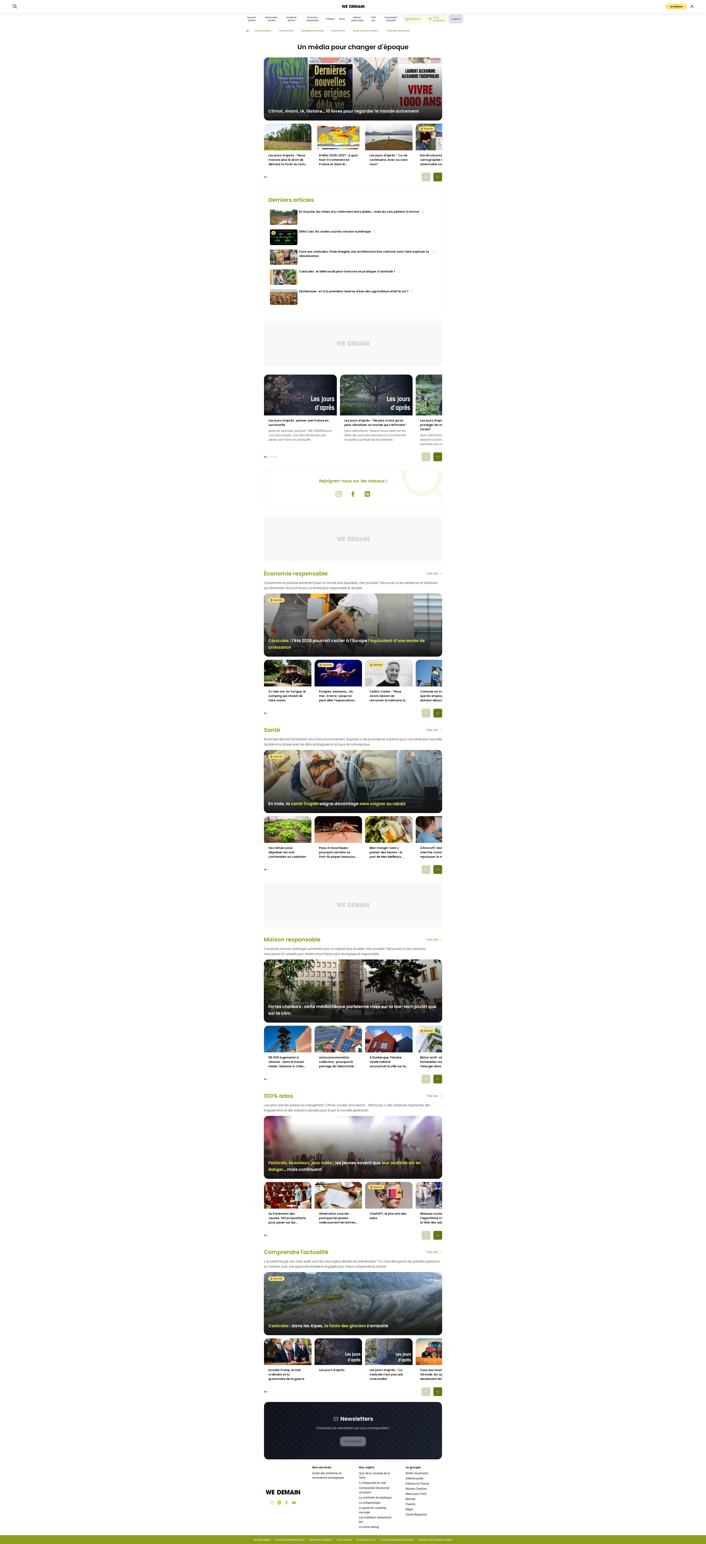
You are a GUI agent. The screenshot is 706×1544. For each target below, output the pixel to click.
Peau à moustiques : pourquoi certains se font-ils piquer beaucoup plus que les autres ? (338, 852)
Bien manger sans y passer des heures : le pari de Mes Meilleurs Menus (386, 852)
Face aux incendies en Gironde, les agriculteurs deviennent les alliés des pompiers (438, 1374)
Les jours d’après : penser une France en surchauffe (298, 422)
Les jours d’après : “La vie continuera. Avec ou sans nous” (389, 159)
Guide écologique (438, 19)
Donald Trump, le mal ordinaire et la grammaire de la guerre (286, 1374)
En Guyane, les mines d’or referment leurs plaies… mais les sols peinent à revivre (359, 212)
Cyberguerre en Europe (312, 30)
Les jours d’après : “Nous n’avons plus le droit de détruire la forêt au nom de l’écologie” (286, 160)
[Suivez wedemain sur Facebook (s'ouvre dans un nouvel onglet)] (353, 494)
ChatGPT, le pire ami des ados (388, 1216)
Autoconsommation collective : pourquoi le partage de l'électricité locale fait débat (336, 1062)
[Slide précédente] (426, 177)
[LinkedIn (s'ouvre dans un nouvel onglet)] (279, 1502)
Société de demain (291, 19)
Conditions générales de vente (290, 1539)
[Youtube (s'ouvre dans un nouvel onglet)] (294, 1502)
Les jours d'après (263, 30)
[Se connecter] (692, 6)
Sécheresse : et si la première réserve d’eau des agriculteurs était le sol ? (354, 291)
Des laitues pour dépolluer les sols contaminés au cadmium (287, 852)
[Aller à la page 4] (273, 457)
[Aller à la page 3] (271, 457)
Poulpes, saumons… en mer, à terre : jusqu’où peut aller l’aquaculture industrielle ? (336, 696)
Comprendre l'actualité (391, 19)
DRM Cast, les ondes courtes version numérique (335, 231)
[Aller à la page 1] (265, 177)
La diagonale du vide (372, 1483)
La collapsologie (369, 1502)
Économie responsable (312, 19)
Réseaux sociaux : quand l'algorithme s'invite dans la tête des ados (439, 1218)
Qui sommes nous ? (366, 1539)
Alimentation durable (271, 19)
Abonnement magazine (320, 1539)
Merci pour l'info (416, 1494)
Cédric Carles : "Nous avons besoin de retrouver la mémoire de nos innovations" (388, 696)
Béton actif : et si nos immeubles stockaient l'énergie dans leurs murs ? (437, 1062)
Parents (411, 1504)
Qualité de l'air (338, 30)
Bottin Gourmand (417, 1473)
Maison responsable (357, 19)
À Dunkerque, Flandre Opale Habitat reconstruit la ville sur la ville (388, 1062)
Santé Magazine (416, 1514)
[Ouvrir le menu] (15, 6)
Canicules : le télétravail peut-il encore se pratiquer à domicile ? (347, 271)
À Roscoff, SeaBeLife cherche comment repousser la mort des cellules (437, 852)
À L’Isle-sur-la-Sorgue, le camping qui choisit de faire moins (287, 695)
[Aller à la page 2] (268, 177)
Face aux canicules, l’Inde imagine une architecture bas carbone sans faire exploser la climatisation (364, 253)
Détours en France (417, 1483)
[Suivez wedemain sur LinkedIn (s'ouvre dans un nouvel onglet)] (367, 494)
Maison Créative (416, 1488)
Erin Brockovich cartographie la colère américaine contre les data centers (437, 160)
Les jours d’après (332, 1370)
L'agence (456, 19)
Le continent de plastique (375, 1497)
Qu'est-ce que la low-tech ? (366, 30)
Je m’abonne (676, 6)
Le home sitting (369, 1527)
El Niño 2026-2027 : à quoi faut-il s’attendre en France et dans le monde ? (338, 160)
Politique (330, 19)
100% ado (373, 19)
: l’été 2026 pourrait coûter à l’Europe (346, 644)
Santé (342, 19)
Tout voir (432, 573)
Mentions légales (262, 1539)
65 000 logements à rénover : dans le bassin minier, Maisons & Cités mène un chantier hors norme (286, 1062)
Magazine (415, 19)
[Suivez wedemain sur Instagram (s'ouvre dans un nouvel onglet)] (339, 494)
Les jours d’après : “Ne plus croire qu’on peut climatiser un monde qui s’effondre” (375, 422)
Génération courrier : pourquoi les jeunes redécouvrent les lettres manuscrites (337, 1218)
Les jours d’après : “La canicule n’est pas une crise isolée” (386, 1374)
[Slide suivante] (437, 177)
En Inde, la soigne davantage (337, 804)
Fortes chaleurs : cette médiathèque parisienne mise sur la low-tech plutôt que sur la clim (352, 1010)
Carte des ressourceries (398, 30)
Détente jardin (415, 1478)
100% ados (278, 1096)
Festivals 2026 (286, 30)
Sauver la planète (251, 19)
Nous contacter (344, 1539)
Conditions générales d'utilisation (397, 1539)
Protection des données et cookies (435, 1539)
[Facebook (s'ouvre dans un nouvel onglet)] (286, 1502)
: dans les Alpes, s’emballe (328, 1326)
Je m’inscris (353, 1441)
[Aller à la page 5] (276, 457)
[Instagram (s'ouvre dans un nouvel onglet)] (272, 1502)
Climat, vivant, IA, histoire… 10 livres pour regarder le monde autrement (343, 111)
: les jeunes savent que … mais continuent (344, 1166)
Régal (409, 1509)
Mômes (410, 1499)
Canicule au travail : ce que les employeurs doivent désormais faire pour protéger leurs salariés (438, 696)
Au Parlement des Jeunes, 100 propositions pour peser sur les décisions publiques (287, 1218)
